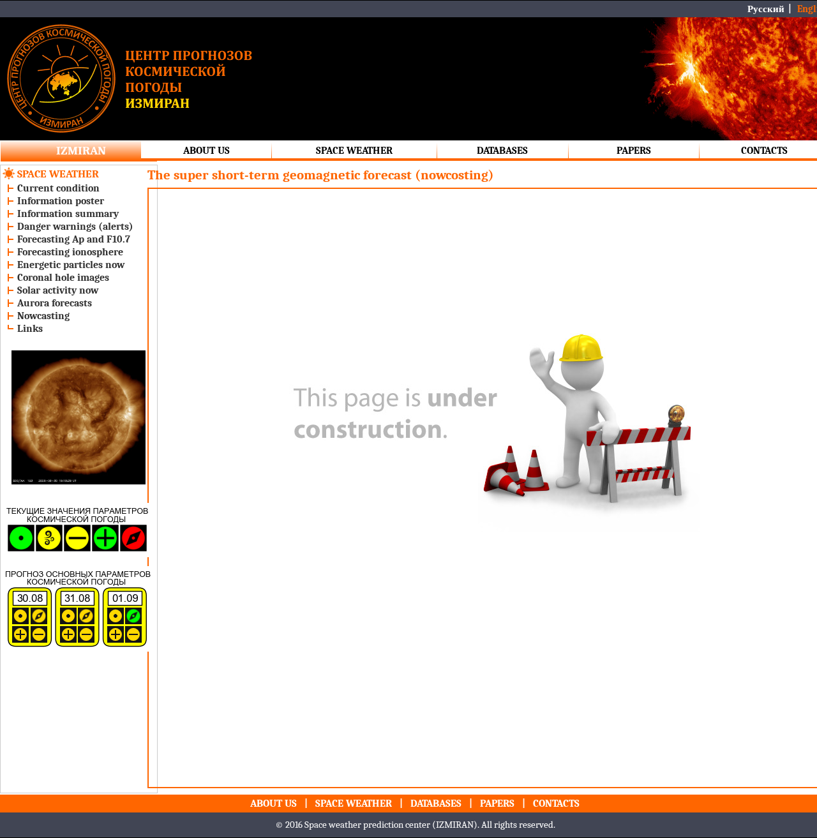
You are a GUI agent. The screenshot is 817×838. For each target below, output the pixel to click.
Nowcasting (43, 316)
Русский (765, 9)
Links (30, 328)
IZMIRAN (81, 151)
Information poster (60, 201)
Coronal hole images (63, 277)
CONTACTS (764, 150)
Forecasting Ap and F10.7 (73, 239)
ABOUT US (206, 150)
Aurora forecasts (54, 303)
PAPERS (634, 150)
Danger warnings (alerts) (75, 226)
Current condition (58, 188)
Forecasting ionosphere (70, 252)
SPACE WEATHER (354, 150)
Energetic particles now (70, 265)
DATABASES (502, 150)
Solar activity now (57, 290)
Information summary (68, 214)
